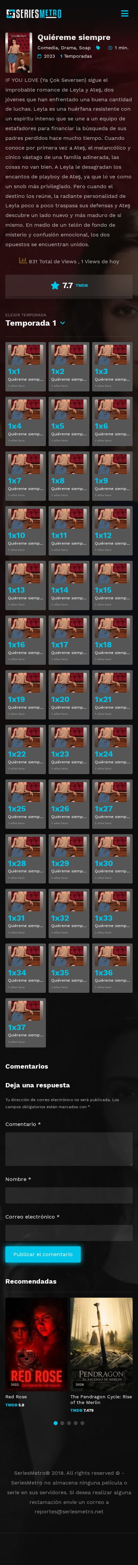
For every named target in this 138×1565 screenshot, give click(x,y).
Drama (68, 47)
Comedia (48, 47)
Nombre (18, 1179)
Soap (85, 47)
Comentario (23, 1124)
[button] (56, 1423)
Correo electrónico (32, 1216)
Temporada (30, 320)
